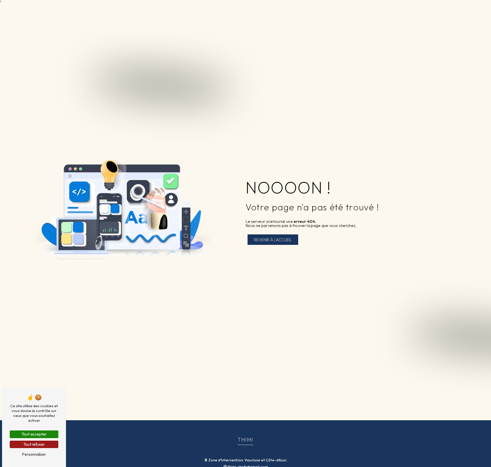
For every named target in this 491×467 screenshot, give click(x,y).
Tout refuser (34, 444)
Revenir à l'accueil (273, 239)
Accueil (338, 8)
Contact (472, 8)
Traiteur (362, 8)
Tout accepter (34, 434)
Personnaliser (34, 454)
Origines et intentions (431, 8)
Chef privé (389, 8)
